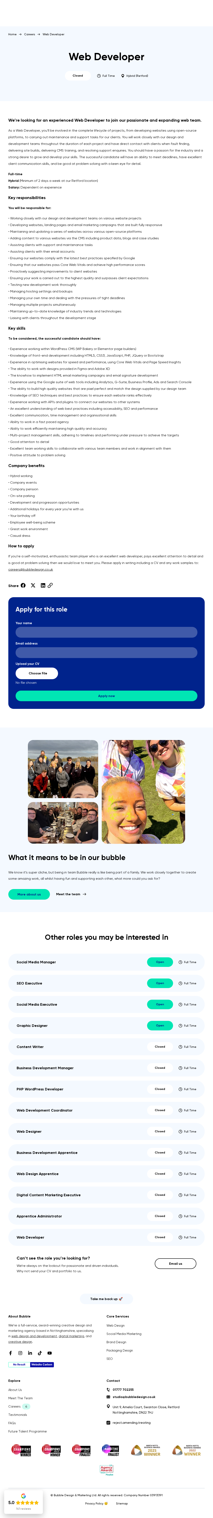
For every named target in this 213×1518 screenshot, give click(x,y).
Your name (24, 623)
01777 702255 (123, 1390)
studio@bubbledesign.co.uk (134, 1397)
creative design (20, 1342)
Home (12, 34)
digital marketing (71, 1336)
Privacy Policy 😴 (96, 1503)
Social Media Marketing (123, 1334)
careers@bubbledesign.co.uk (30, 569)
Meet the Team (20, 1398)
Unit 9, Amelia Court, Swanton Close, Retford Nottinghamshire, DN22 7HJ (146, 1409)
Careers (29, 34)
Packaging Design (119, 1350)
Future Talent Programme (27, 1431)
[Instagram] (20, 1353)
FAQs (12, 1423)
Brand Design (116, 1342)
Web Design (115, 1325)
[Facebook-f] (10, 1353)
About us (15, 1390)
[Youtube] (49, 1353)
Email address (27, 643)
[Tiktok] (40, 1353)
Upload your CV (27, 673)
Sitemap (122, 1503)
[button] (23, 585)
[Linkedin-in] (30, 1353)
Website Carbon (41, 1364)
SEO (109, 1359)
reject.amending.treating (132, 1423)
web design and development (34, 1336)
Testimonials (17, 1415)
